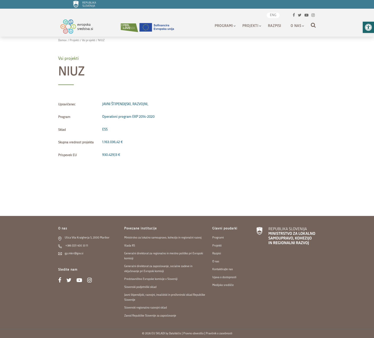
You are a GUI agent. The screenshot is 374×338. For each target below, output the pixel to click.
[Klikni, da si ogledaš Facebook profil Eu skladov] (294, 16)
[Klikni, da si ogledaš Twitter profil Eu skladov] (299, 16)
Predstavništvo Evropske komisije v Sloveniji (150, 279)
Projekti (250, 26)
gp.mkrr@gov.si (74, 253)
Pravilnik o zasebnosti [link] (219, 333)
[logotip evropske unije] (159, 27)
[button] (368, 27)
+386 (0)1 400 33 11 (76, 245)
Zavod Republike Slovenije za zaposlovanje (150, 315)
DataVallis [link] (175, 333)
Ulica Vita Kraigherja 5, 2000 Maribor (87, 237)
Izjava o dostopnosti (224, 277)
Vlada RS (129, 245)
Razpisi (274, 26)
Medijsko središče (223, 285)
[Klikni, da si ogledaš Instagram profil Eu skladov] (313, 16)
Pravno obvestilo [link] (193, 333)
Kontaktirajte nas (222, 269)
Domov (62, 40)
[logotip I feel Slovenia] (129, 27)
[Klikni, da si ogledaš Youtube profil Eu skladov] (306, 16)
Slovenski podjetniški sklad (140, 287)
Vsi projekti (88, 40)
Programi (224, 26)
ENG (273, 15)
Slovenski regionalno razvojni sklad (145, 307)
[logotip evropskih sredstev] (80, 27)
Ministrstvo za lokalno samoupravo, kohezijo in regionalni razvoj (163, 237)
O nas (296, 26)
